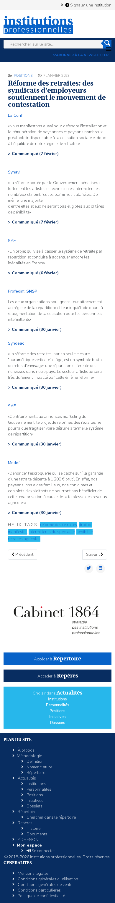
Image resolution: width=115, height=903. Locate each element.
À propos (25, 750)
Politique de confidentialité (41, 896)
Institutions (57, 699)
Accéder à (57, 659)
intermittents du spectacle (52, 532)
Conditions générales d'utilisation (47, 879)
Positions (23, 75)
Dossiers (57, 722)
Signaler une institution (90, 5)
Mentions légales (33, 873)
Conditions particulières (39, 890)
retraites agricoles (24, 539)
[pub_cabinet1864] (57, 616)
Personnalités (57, 705)
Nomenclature (39, 767)
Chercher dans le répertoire (51, 817)
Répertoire (35, 772)
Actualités (26, 778)
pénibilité (84, 532)
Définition (35, 761)
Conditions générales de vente (44, 884)
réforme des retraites (58, 525)
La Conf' (15, 115)
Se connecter (43, 851)
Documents (36, 834)
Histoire (33, 828)
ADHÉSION (27, 839)
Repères (24, 823)
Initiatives (57, 717)
